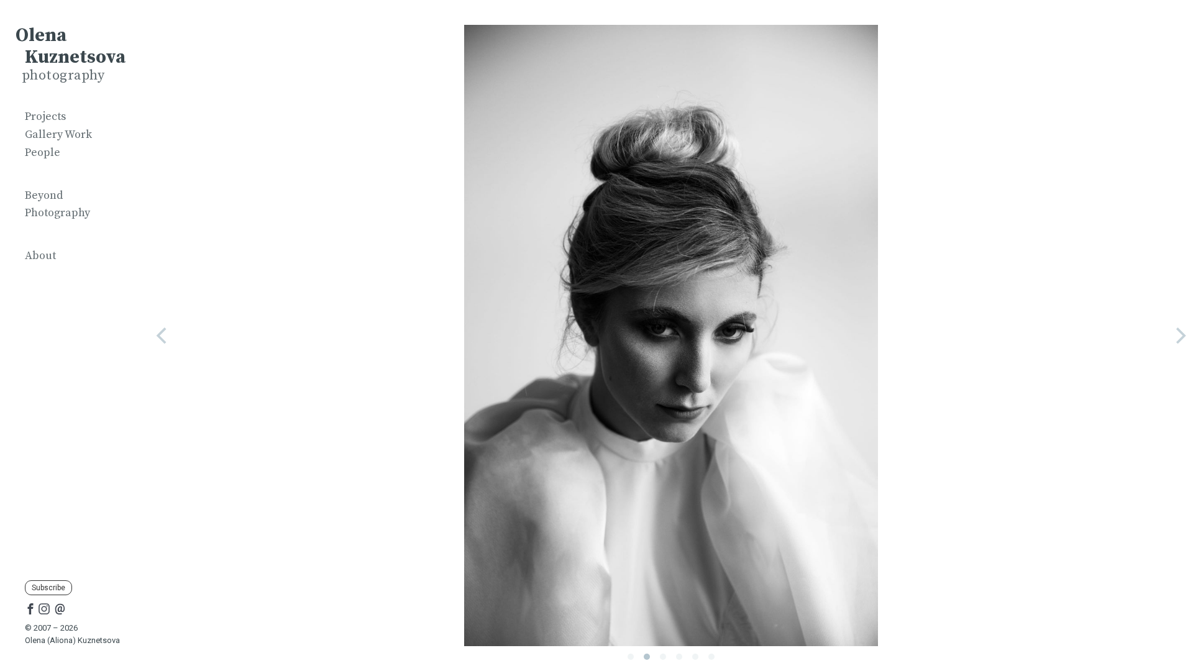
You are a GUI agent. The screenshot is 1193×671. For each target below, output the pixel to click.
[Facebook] (30, 608)
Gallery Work (58, 134)
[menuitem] (74, 117)
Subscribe (48, 587)
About (40, 256)
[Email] (59, 608)
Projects (45, 116)
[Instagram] (44, 608)
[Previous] (162, 335)
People (42, 152)
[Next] (1179, 335)
